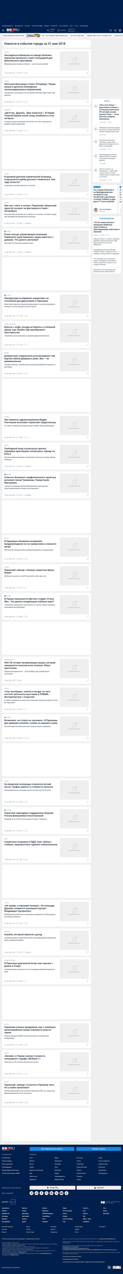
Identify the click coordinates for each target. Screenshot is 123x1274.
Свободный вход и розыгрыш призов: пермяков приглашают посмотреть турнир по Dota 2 (29, 451)
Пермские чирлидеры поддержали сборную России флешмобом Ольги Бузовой (28, 814)
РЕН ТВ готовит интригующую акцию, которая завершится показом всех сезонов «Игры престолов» (29, 665)
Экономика (102, 1170)
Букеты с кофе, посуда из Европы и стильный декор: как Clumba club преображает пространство (29, 330)
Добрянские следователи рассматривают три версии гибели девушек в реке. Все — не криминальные (29, 359)
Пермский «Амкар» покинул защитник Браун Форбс (29, 571)
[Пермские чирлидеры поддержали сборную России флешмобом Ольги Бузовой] (74, 818)
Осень (79, 1161)
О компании (6, 1158)
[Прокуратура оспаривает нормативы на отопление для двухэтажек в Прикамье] (74, 304)
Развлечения (81, 1173)
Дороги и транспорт (36, 1170)
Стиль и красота (104, 1161)
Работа (79, 1170)
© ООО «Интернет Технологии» (11, 1267)
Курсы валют (63, 26)
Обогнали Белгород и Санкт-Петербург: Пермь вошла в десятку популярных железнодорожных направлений (30, 87)
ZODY (71, 26)
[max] (51, 1193)
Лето (56, 1167)
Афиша (46, 26)
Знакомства (18, 26)
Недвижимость (7, 26)
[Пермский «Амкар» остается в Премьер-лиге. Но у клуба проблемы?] (74, 1090)
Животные (33, 1176)
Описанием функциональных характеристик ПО (76, 1248)
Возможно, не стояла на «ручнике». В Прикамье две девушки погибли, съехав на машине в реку (30, 721)
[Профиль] (120, 30)
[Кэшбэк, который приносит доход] (74, 940)
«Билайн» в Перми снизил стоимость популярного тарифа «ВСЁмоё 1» (24, 1057)
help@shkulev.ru (14, 1255)
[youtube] (61, 1193)
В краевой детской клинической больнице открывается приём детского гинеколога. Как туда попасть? (29, 179)
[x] (56, 1193)
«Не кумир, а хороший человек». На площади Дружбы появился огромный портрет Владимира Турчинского (29, 908)
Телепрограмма (37, 26)
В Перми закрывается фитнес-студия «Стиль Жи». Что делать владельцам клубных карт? (29, 600)
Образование (59, 1179)
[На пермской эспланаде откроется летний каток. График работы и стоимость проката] (74, 790)
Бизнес (32, 1161)
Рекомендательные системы (70, 1259)
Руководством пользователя (71, 1247)
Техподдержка (7, 1167)
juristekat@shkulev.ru (46, 1253)
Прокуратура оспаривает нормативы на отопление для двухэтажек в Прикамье (26, 299)
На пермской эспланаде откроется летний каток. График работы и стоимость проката (28, 785)
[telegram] (31, 1193)
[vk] (36, 1193)
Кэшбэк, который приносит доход (23, 934)
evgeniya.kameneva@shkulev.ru (107, 1239)
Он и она (80, 1158)
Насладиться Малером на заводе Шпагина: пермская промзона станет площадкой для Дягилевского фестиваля (28, 58)
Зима (56, 1158)
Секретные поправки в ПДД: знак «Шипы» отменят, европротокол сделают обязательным (30, 843)
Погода (27, 26)
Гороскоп (54, 26)
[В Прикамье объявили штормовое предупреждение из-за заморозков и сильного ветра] (74, 547)
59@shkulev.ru (22, 1252)
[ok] (41, 1193)
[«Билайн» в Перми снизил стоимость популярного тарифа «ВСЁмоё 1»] (74, 1061)
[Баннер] (33, 35)
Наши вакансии (7, 1164)
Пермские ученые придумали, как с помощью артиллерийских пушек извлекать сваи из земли (30, 1030)
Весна (32, 1164)
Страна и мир (103, 1164)
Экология (101, 1167)
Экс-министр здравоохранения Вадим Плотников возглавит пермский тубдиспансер (30, 421)
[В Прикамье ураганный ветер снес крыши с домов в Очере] (74, 969)
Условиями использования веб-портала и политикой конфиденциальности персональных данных (90, 1249)
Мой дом (58, 1170)
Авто (31, 1158)
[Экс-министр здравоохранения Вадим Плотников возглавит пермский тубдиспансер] (74, 425)
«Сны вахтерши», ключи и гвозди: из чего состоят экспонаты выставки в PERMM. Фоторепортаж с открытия (27, 694)
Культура (58, 1164)
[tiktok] (66, 1193)
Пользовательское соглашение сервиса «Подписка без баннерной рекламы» (84, 1262)
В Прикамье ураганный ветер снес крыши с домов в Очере (28, 964)
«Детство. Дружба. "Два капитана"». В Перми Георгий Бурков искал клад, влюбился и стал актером (29, 116)
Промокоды (84, 26)
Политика (80, 1164)
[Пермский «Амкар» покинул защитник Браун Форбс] (74, 575)
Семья (79, 1179)
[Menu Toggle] (3, 30)
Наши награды (7, 1161)
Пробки (62, 30)
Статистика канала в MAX (11, 1173)
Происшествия (82, 1167)
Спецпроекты (103, 1173)
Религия (79, 1176)
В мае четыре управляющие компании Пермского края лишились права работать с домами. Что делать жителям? (29, 237)
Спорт (100, 1158)
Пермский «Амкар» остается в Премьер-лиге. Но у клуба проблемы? (29, 1086)
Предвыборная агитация (10, 1170)
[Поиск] (110, 30)
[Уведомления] (115, 30)
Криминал (58, 1161)
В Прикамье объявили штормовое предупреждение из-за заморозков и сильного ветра (30, 544)
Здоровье (33, 1179)
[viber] (46, 1193)
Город (32, 1167)
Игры (76, 26)
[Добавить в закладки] (87, 73)
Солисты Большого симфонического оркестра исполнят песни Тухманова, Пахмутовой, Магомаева (30, 480)
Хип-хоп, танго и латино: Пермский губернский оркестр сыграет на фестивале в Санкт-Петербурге (30, 208)
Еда (31, 1173)
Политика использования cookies (72, 1256)
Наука (57, 1173)
